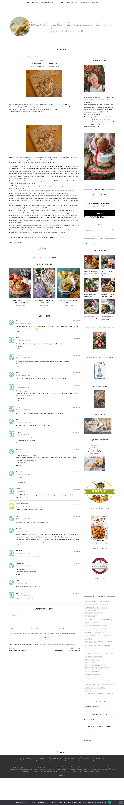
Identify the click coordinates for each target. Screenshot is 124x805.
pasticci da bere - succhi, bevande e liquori (97, 650)
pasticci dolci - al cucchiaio (93, 656)
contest (104, 607)
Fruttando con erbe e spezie (93, 613)
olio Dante (88, 638)
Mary (18, 420)
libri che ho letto (20, 57)
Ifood (87, 623)
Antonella (19, 449)
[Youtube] (65, 49)
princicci (19, 551)
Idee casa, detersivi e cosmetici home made (97, 619)
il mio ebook (88, 629)
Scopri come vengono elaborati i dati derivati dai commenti (57, 645)
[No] (121, 802)
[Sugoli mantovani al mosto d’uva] (91, 285)
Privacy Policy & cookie (88, 2)
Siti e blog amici (89, 719)
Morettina (19, 472)
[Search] (97, 2)
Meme (98, 635)
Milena (18, 432)
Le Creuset (88, 632)
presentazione (103, 681)
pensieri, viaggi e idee (91, 678)
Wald (109, 693)
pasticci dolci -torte (91, 668)
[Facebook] (55, 49)
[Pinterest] (63, 49)
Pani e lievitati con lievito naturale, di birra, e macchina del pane (98, 642)
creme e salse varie (91, 610)
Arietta (18, 489)
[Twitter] (57, 49)
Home (27, 2)
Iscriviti (100, 214)
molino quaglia (107, 635)
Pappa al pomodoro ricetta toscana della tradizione (90, 273)
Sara (18, 581)
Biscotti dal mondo (91, 604)
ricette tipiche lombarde (92, 684)
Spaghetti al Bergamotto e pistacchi (68, 302)
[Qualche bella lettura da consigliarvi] (44, 283)
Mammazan (20, 563)
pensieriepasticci (40, 66)
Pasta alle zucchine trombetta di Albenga (90, 317)
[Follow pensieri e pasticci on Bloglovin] (92, 706)
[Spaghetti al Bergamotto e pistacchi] (68, 283)
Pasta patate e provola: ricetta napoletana (108, 295)
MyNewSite (98, 771)
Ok (110, 802)
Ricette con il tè (72, 2)
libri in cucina (89, 635)
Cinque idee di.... (104, 604)
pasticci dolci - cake (91, 662)
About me (35, 2)
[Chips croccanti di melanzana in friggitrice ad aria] (108, 262)
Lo (17, 516)
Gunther (19, 593)
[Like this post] (47, 257)
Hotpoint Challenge (91, 616)
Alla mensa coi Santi (91, 601)
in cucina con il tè (101, 629)
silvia (18, 385)
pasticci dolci (109, 653)
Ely (17, 320)
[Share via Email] (55, 257)
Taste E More (89, 690)
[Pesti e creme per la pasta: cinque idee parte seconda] (108, 306)
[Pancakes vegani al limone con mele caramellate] (20, 283)
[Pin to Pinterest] (53, 257)
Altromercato (104, 601)
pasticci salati (105, 668)
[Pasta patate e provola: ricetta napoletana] (108, 285)
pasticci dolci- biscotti (92, 659)
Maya (18, 372)
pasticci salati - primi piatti (93, 671)
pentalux (103, 678)
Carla (18, 338)
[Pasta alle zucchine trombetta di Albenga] (91, 306)
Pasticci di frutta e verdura (93, 653)
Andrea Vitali (13, 107)
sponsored (101, 687)
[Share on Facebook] (49, 257)
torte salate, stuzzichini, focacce (95, 693)
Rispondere (76, 320)
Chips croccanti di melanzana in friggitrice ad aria (106, 273)
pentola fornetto (90, 681)
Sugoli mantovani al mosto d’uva (90, 295)
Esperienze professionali (48, 2)
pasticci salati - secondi (92, 675)
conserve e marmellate (92, 607)
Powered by (88, 217)
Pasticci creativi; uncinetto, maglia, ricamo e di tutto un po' (99, 646)
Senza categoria (90, 687)
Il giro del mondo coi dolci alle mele (96, 626)
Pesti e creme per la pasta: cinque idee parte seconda (107, 317)
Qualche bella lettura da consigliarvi (44, 302)
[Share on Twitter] (51, 257)
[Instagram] (60, 49)
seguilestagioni (107, 684)
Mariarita (19, 355)
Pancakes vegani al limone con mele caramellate (20, 302)
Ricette (61, 2)
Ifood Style (95, 623)
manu (18, 407)
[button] (11, 288)
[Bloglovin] (68, 49)
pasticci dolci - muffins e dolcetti (95, 665)
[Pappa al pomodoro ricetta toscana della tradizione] (91, 262)
